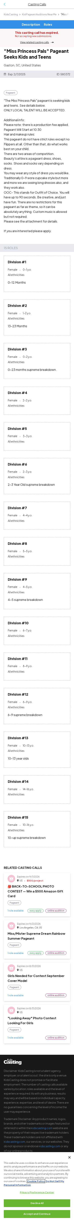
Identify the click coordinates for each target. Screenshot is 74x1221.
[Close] (69, 1157)
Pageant (10, 92)
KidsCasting (11, 14)
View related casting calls (34, 42)
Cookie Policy (36, 1181)
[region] (37, 1186)
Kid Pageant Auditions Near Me (39, 14)
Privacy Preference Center (37, 1192)
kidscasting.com (42, 1128)
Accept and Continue (37, 1213)
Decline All (37, 1203)
